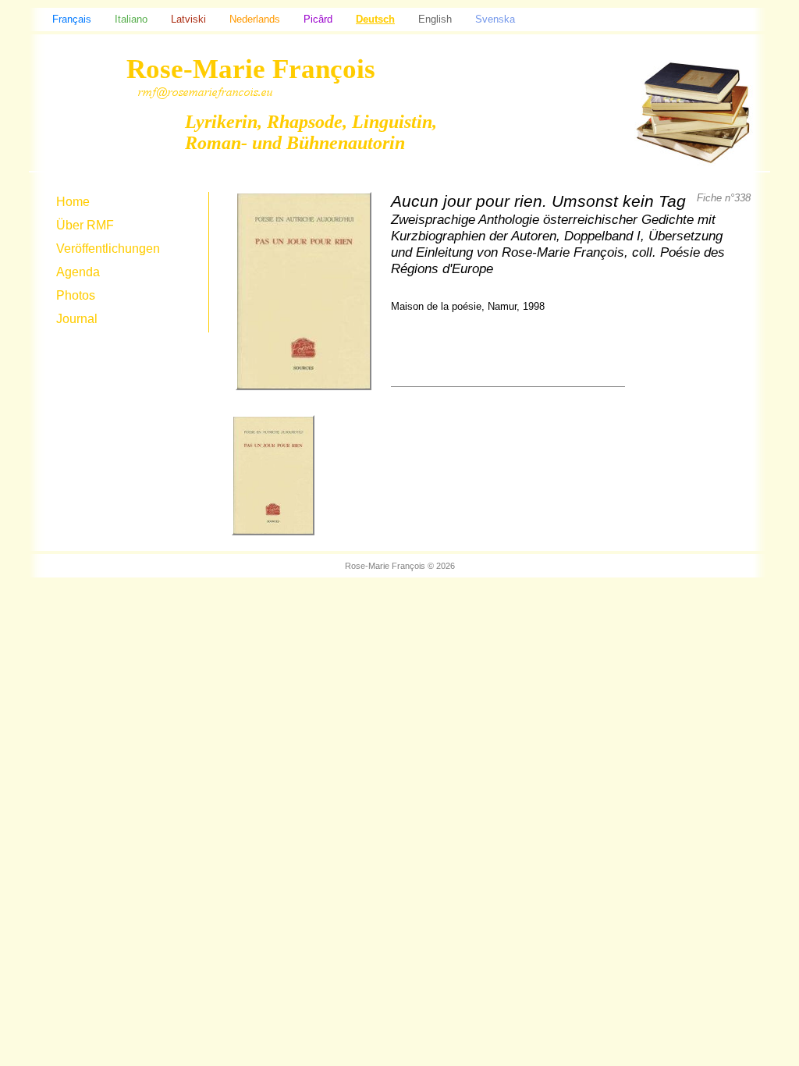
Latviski (188, 19)
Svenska (495, 19)
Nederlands (254, 19)
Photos (75, 295)
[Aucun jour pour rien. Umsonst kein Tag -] (273, 539)
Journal (77, 318)
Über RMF (85, 225)
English (435, 19)
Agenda (78, 272)
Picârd (318, 19)
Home (73, 201)
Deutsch (375, 19)
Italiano (131, 19)
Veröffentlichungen (108, 248)
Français (71, 19)
